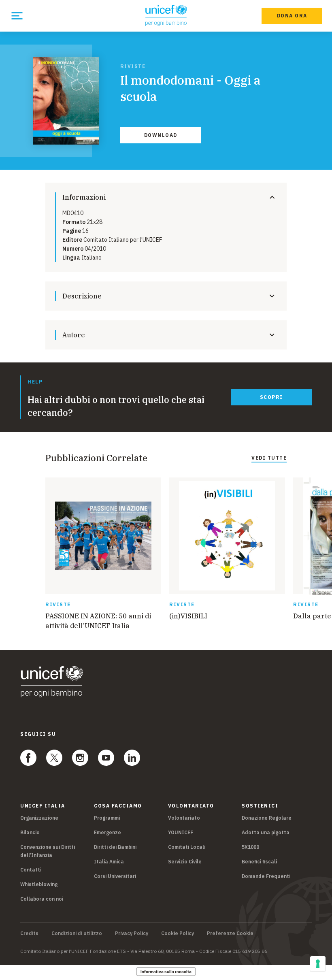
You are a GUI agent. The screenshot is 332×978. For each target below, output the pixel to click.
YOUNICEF (180, 832)
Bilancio (30, 832)
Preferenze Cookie (230, 933)
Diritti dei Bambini (115, 847)
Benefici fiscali (259, 862)
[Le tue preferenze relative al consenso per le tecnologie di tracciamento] (318, 964)
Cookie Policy (177, 933)
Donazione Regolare (267, 818)
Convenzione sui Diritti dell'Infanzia (47, 851)
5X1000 (250, 847)
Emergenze (107, 832)
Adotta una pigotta (265, 832)
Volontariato (184, 818)
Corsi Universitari (115, 876)
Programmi (107, 818)
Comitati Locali (186, 847)
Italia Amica (109, 862)
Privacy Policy (131, 933)
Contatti (30, 870)
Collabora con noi (41, 899)
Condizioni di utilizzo (76, 933)
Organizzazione (39, 818)
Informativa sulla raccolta (166, 971)
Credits (29, 933)
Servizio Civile (185, 862)
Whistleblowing (38, 884)
